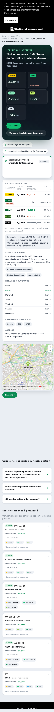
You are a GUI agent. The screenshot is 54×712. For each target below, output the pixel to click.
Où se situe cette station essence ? (22, 499)
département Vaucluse (15, 262)
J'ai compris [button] (11, 20)
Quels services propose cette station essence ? (23, 488)
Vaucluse (13, 39)
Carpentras (24, 39)
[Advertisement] (27, 427)
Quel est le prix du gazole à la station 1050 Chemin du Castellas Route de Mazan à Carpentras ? (23, 474)
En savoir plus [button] (10, 13)
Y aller (15, 125)
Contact (34, 708)
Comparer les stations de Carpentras (26, 133)
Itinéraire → (10, 395)
